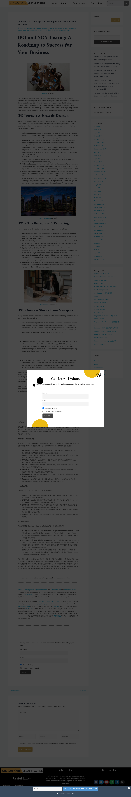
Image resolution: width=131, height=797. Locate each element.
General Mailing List (50, 408)
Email (44, 400)
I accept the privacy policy (66, 794)
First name (45, 393)
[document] (65, 398)
